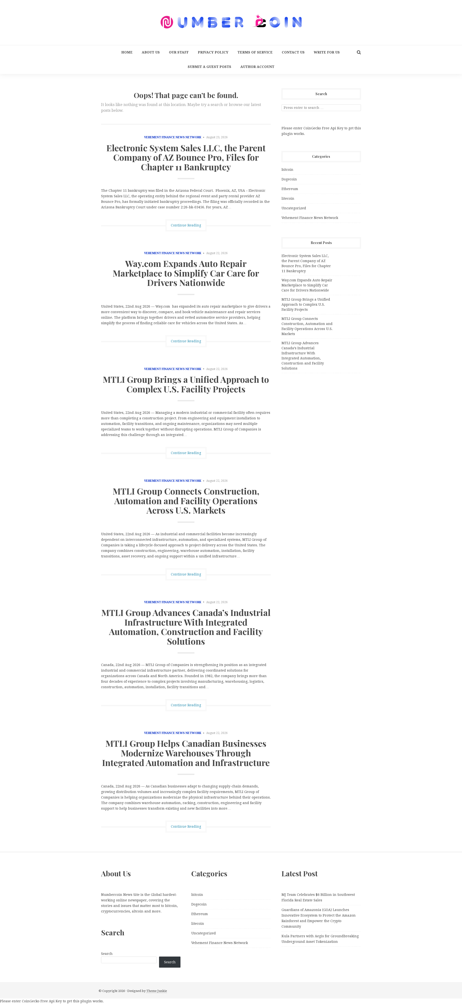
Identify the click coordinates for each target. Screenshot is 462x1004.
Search (107, 954)
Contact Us (293, 52)
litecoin (288, 198)
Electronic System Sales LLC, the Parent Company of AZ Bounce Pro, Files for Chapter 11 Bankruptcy (186, 157)
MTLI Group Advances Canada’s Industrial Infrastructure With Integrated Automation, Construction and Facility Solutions (185, 627)
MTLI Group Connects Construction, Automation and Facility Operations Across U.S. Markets (186, 500)
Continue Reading (186, 225)
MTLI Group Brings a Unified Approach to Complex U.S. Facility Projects (186, 384)
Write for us (327, 52)
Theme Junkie (156, 991)
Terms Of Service (255, 52)
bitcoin (287, 170)
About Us (151, 52)
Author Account (257, 67)
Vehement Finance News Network (172, 137)
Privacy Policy (213, 52)
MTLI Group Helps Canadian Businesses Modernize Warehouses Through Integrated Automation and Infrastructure (186, 752)
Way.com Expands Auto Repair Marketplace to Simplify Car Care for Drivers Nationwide (186, 273)
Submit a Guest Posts (209, 67)
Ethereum (290, 189)
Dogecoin (289, 179)
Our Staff (179, 52)
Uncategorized (294, 208)
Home (127, 52)
